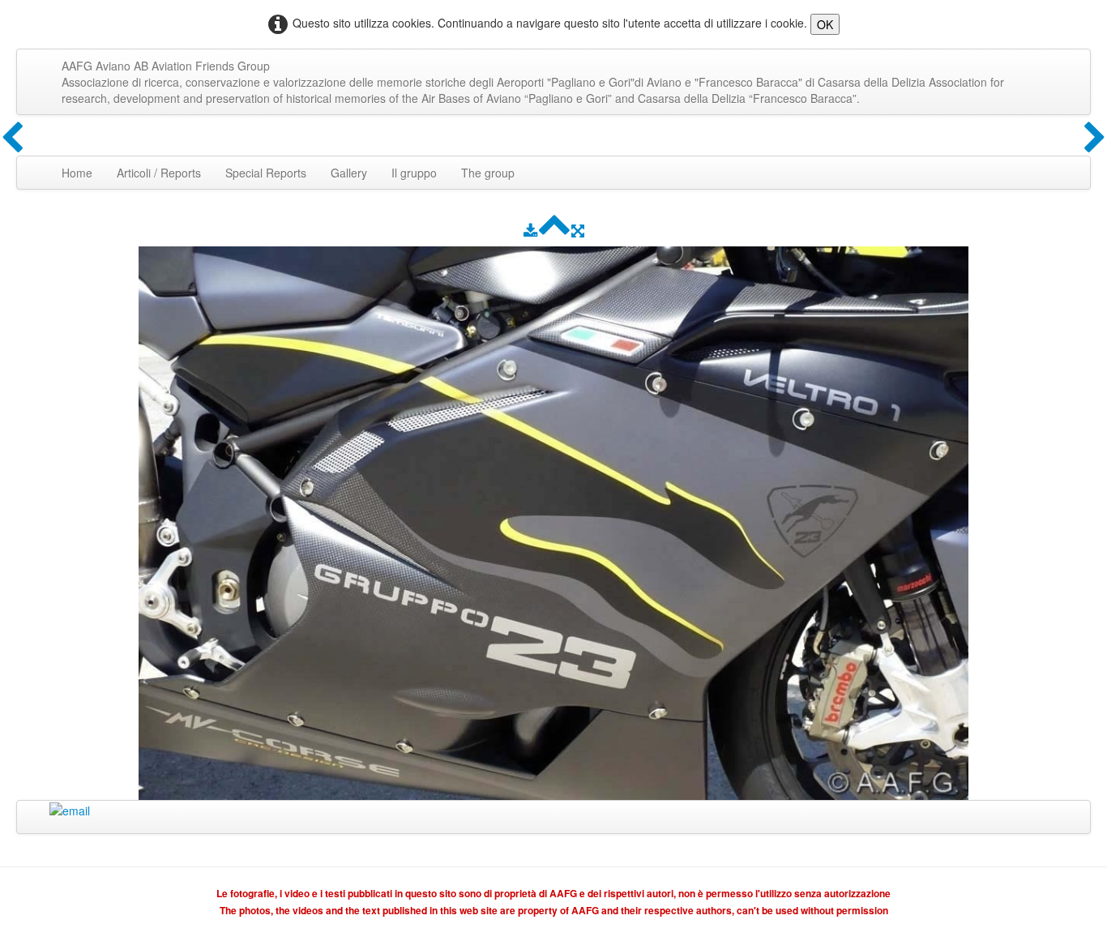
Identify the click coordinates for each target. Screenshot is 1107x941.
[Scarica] (530, 230)
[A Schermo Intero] (577, 230)
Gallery (349, 173)
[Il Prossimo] (1095, 139)
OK (825, 24)
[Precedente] (12, 139)
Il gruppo (414, 173)
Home (77, 173)
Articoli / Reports (159, 173)
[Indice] (554, 230)
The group (488, 173)
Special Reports (265, 173)
